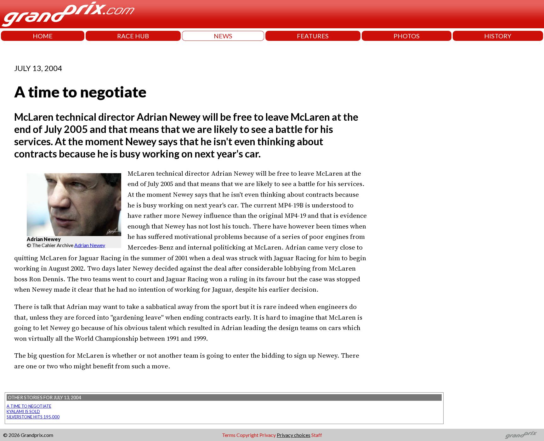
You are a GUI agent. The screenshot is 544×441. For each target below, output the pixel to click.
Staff (316, 435)
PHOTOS (407, 36)
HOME (43, 36)
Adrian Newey (89, 245)
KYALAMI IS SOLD (23, 411)
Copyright (247, 435)
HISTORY (497, 36)
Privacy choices (293, 435)
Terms (228, 435)
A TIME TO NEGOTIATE (29, 406)
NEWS (223, 36)
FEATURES (313, 36)
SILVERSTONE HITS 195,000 (33, 416)
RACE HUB (133, 36)
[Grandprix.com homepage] (521, 435)
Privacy (267, 435)
